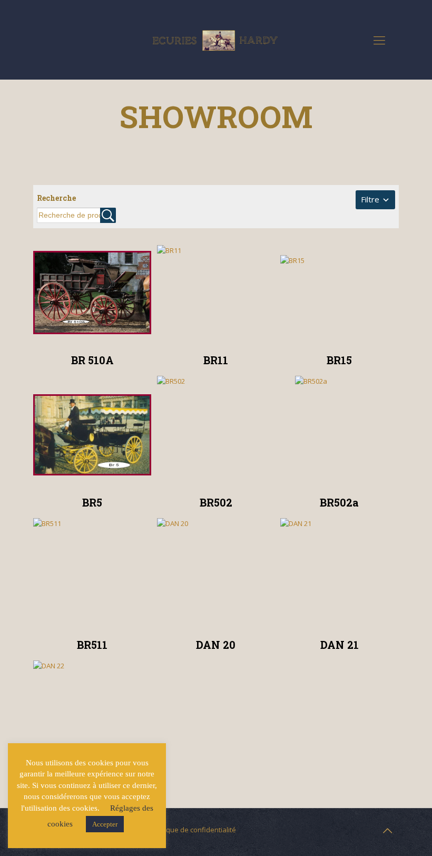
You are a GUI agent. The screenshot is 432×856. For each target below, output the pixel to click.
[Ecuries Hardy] (216, 39)
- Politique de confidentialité (190, 829)
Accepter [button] (104, 824)
